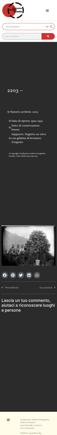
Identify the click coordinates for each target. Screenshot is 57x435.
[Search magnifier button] (51, 27)
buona (15, 129)
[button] (47, 10)
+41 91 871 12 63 (35, 433)
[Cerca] (48, 36)
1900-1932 (37, 120)
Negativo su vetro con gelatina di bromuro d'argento (29, 138)
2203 (35, 111)
